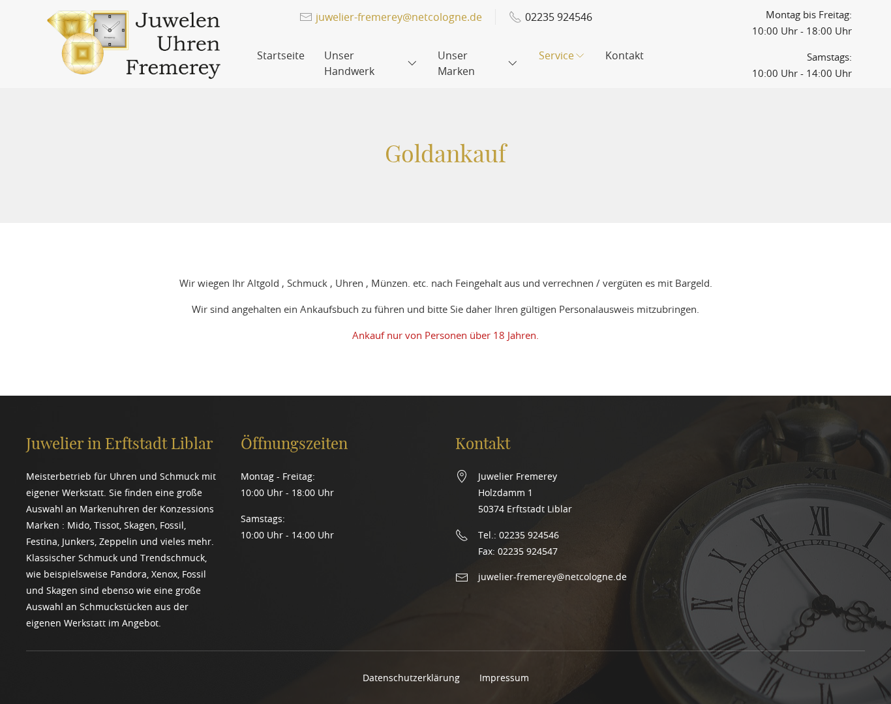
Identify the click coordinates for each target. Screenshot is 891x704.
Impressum (504, 677)
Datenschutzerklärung (411, 677)
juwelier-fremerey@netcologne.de (399, 17)
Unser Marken (456, 63)
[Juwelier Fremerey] (133, 44)
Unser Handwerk (349, 63)
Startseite (281, 55)
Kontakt (624, 55)
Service (556, 55)
